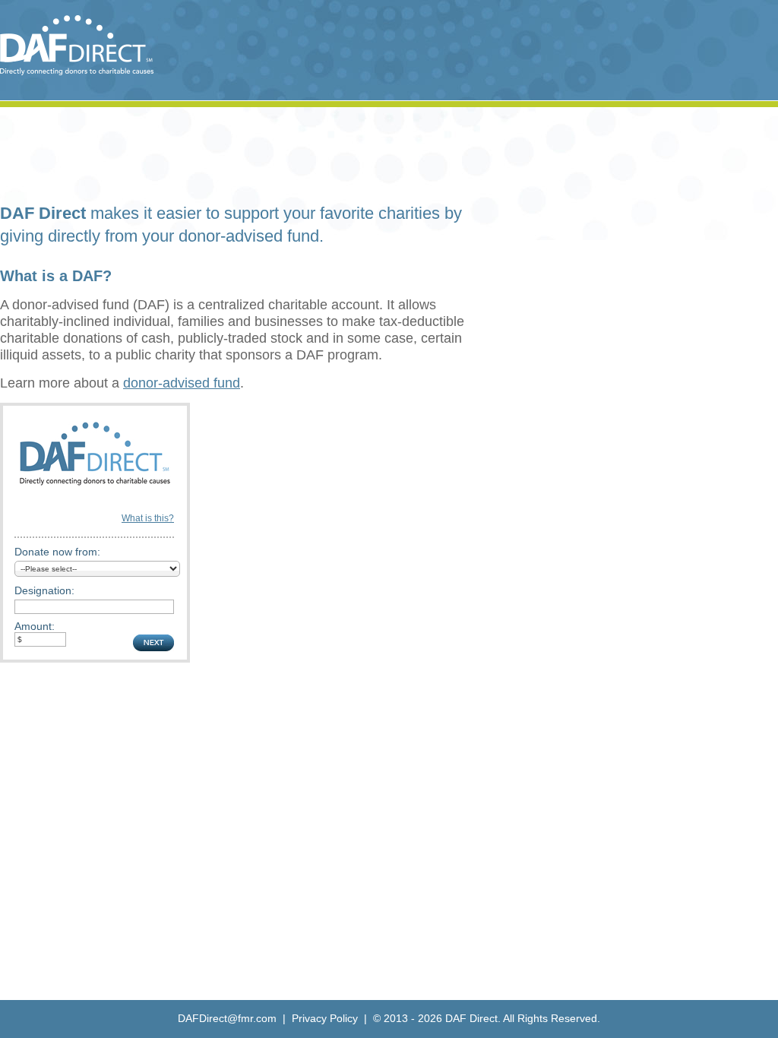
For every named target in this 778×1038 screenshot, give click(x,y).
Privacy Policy (325, 1018)
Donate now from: (57, 552)
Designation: (44, 590)
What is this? (148, 518)
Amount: (34, 626)
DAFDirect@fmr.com (227, 1018)
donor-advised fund (181, 383)
